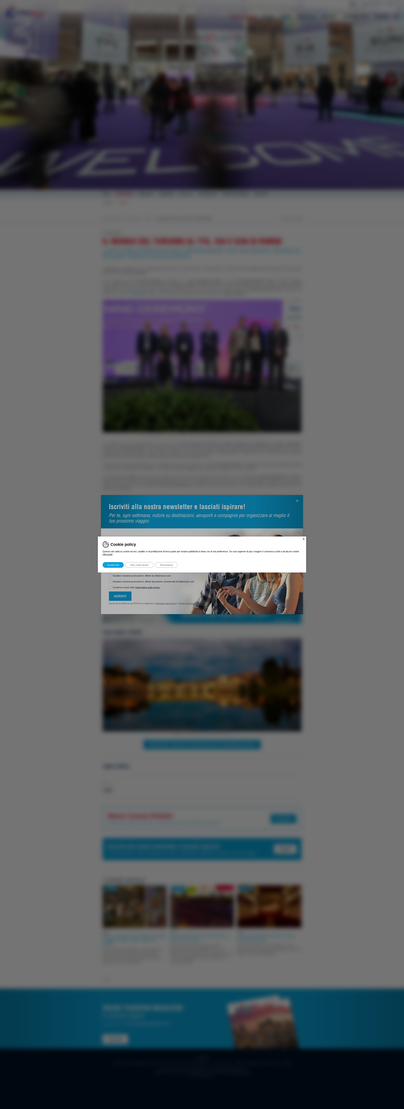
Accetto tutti (113, 565)
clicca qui (107, 554)
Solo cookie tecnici (139, 565)
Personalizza (166, 565)
